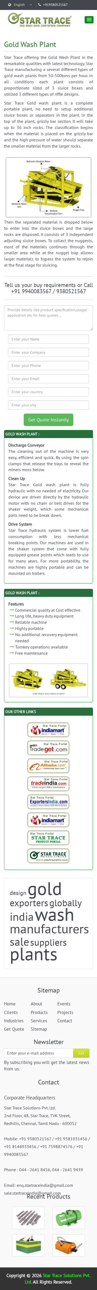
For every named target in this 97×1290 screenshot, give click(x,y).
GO (81, 1053)
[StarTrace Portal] (48, 838)
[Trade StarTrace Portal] (48, 766)
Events (63, 1004)
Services (39, 1021)
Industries (13, 1021)
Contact (64, 1021)
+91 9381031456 (71, 1138)
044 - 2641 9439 (67, 1169)
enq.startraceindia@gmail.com (45, 1185)
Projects (65, 1012)
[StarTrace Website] (48, 856)
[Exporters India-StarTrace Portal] (48, 802)
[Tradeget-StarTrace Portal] (48, 748)
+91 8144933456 (20, 1146)
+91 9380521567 (35, 1138)
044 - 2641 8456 (34, 1169)
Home (10, 1004)
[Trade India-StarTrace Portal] (48, 784)
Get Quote (14, 1029)
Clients (11, 1012)
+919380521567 (55, 4)
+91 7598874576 (56, 1146)
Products (39, 1012)
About (36, 1004)
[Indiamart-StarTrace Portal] (48, 730)
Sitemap (39, 1029)
